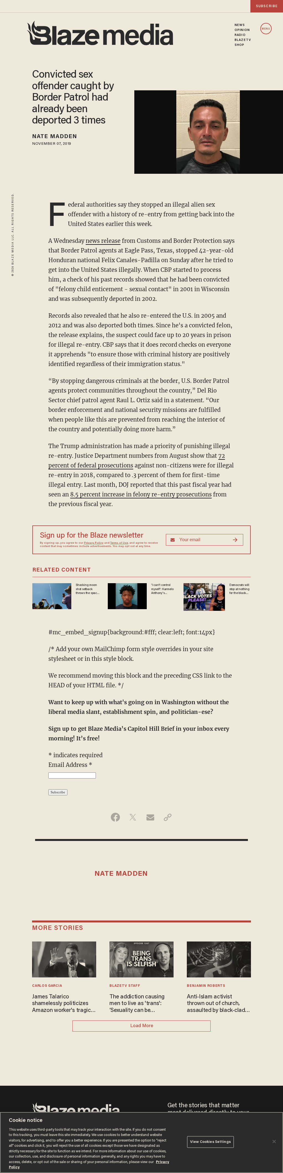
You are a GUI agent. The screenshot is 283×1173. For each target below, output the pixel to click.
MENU (266, 29)
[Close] (274, 1141)
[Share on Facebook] (115, 817)
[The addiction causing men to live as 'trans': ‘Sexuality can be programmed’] (141, 959)
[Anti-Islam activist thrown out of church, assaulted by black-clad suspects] (219, 959)
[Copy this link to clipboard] (167, 817)
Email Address (70, 764)
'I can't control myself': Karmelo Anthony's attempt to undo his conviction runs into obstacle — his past (163, 589)
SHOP (239, 45)
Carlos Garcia (47, 986)
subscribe (266, 6)
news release (103, 240)
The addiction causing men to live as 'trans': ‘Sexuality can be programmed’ (136, 1004)
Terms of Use (119, 543)
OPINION (242, 30)
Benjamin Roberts (206, 986)
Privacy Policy (93, 543)
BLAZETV (243, 40)
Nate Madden (54, 137)
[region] (141, 1142)
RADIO (240, 35)
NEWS (240, 25)
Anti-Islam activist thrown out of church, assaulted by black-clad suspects (216, 1004)
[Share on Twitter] (132, 817)
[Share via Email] (150, 817)
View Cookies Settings (210, 1142)
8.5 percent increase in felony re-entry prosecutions (141, 494)
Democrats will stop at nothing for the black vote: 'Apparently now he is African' (239, 589)
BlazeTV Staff (124, 986)
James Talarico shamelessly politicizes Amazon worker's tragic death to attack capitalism (61, 1004)
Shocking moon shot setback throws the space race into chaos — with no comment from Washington (87, 589)
